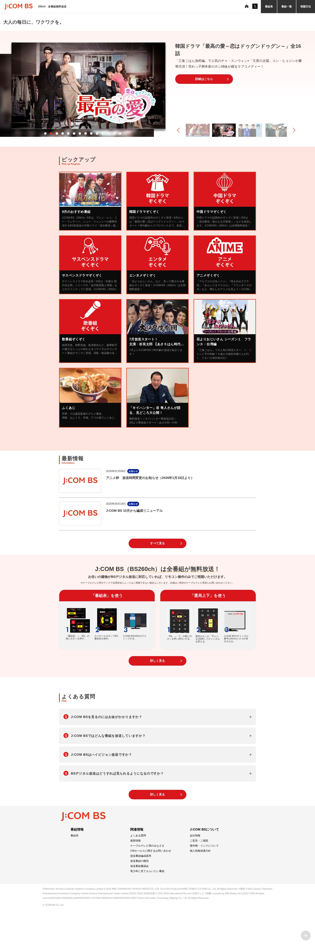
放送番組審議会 (139, 866)
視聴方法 (305, 6)
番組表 (269, 6)
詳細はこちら (204, 84)
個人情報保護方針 (200, 851)
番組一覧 (286, 6)
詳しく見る (157, 660)
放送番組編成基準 (140, 856)
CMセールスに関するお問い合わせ (150, 851)
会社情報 (195, 835)
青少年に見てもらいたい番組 (147, 871)
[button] (45, 133)
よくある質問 (138, 835)
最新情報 (135, 840)
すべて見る (157, 543)
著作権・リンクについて (204, 845)
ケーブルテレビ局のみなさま (147, 845)
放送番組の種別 (139, 861)
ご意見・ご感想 (199, 840)
